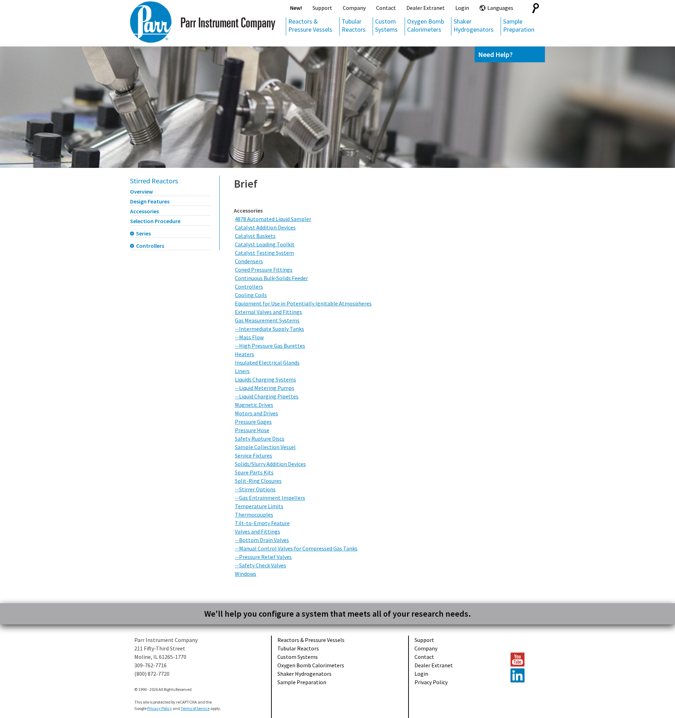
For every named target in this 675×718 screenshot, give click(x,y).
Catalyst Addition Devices (265, 227)
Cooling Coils (251, 294)
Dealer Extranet (425, 7)
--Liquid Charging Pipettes (266, 396)
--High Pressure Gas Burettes (270, 345)
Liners (242, 370)
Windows (245, 573)
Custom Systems (386, 25)
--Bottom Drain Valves (262, 539)
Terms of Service (195, 708)
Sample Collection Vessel (265, 447)
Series (143, 233)
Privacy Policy (431, 682)
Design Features (149, 201)
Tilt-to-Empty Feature (262, 523)
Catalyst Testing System (264, 252)
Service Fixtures (253, 455)
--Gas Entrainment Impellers (270, 497)
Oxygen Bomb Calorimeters (425, 25)
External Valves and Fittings (268, 311)
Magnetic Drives (254, 404)
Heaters (244, 354)
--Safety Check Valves (260, 565)
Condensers (249, 261)
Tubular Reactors (354, 25)
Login (462, 7)
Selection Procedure (155, 221)
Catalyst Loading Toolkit (265, 244)
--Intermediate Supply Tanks (269, 328)
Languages (500, 7)
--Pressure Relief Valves (263, 556)
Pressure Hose (252, 430)
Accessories (144, 211)
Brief (245, 184)
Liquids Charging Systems (265, 379)
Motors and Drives (256, 413)
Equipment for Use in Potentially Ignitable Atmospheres (303, 303)
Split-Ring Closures (258, 480)
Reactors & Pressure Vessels (310, 25)
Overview (141, 191)
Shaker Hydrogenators (474, 25)
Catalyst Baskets (255, 235)
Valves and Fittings (257, 531)
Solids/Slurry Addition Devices (270, 463)
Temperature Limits (259, 506)
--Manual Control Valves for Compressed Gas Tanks (296, 548)
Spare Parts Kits (254, 472)
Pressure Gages (253, 421)
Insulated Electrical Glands (267, 362)
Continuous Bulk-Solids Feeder (271, 278)
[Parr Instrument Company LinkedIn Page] (524, 675)
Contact (386, 7)
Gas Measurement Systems (267, 320)
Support (322, 7)
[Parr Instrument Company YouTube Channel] (524, 660)
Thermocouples (254, 514)
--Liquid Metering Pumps (264, 387)
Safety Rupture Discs (259, 438)
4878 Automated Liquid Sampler (273, 218)
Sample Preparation (518, 25)
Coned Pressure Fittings (263, 269)
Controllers (150, 245)
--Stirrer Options (255, 489)
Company (354, 7)
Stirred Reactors (154, 180)
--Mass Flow (249, 337)
